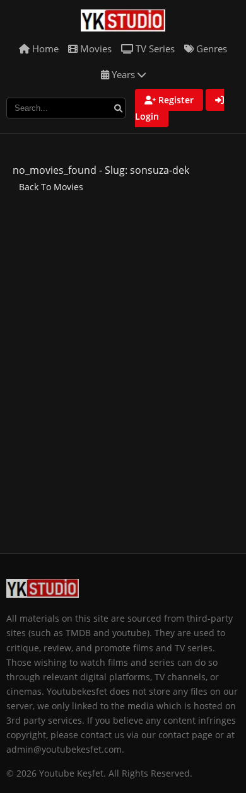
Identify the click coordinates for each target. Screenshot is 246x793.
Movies (95, 48)
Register (175, 100)
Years (123, 74)
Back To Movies (51, 187)
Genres (210, 48)
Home (44, 48)
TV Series (154, 48)
